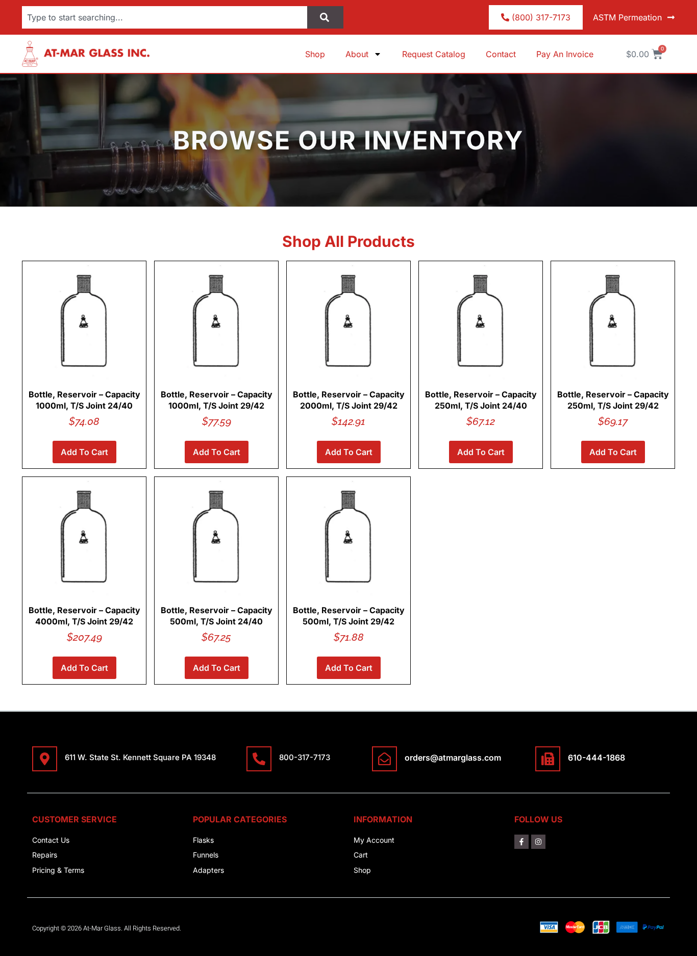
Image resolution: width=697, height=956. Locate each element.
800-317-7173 (304, 757)
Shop (315, 54)
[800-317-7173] (258, 758)
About (356, 54)
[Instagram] (538, 842)
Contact (501, 54)
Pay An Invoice (564, 54)
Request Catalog (433, 54)
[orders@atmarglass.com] (384, 758)
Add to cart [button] (84, 452)
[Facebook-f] (521, 842)
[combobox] (164, 17)
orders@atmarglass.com (453, 757)
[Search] (325, 17)
